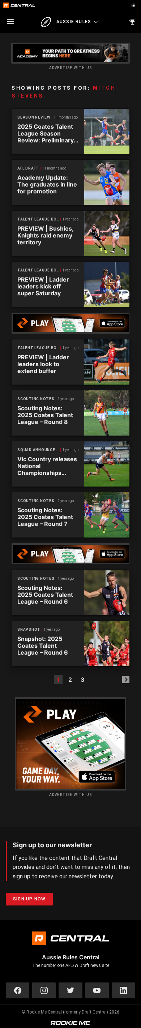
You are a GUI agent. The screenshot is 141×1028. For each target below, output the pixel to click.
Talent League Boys (39, 219)
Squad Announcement (39, 450)
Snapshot (28, 629)
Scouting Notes (36, 399)
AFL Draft (28, 168)
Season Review (34, 117)
